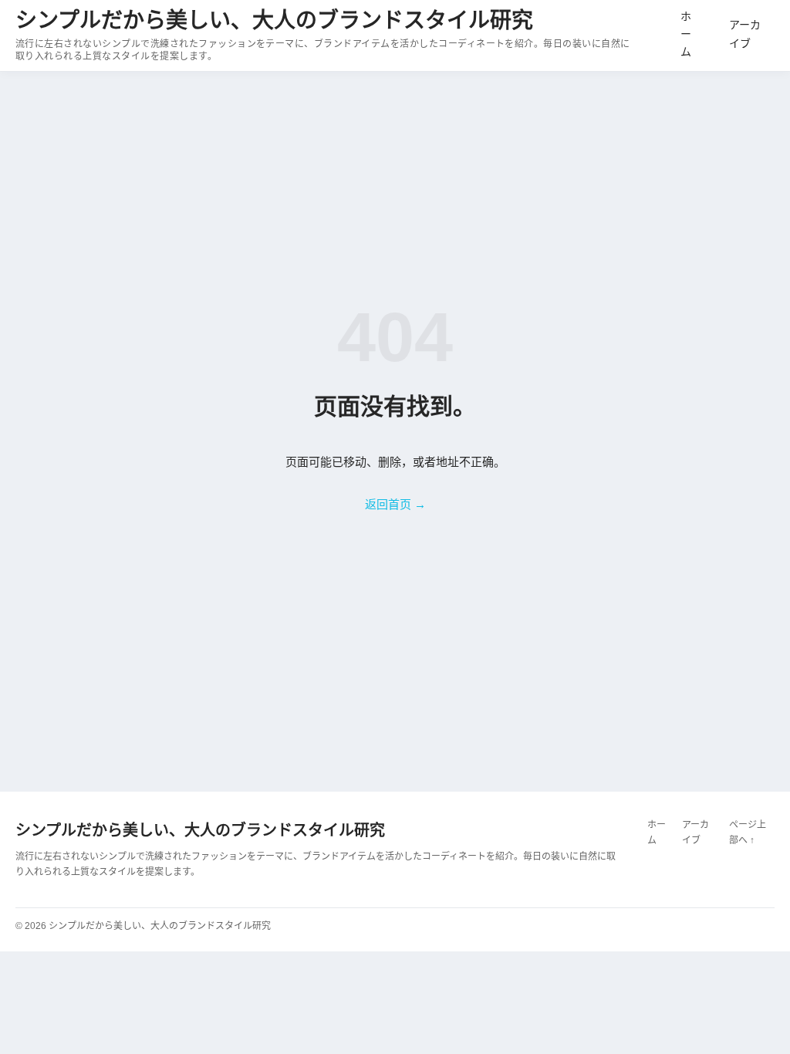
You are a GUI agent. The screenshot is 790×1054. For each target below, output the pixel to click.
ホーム (685, 34)
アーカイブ (745, 34)
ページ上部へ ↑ (747, 832)
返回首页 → (395, 504)
